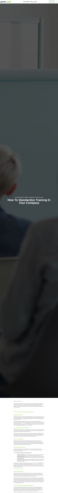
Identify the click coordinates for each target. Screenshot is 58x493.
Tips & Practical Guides (39, 197)
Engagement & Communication (29, 197)
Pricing (31, 1)
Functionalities (26, 1)
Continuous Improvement (19, 197)
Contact (35, 1)
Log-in (52, 1)
